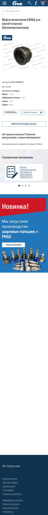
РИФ (17, 3)
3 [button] (26, 186)
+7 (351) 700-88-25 (36, 3)
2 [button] (22, 186)
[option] (24, 172)
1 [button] (19, 186)
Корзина (43, 3)
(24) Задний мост (12, 11)
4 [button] (29, 186)
